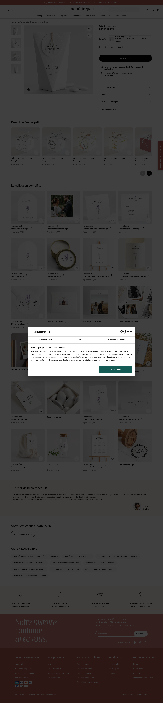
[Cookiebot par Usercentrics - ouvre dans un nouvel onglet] (122, 332)
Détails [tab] (81, 340)
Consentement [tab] (45, 340)
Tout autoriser (115, 369)
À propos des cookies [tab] (117, 340)
